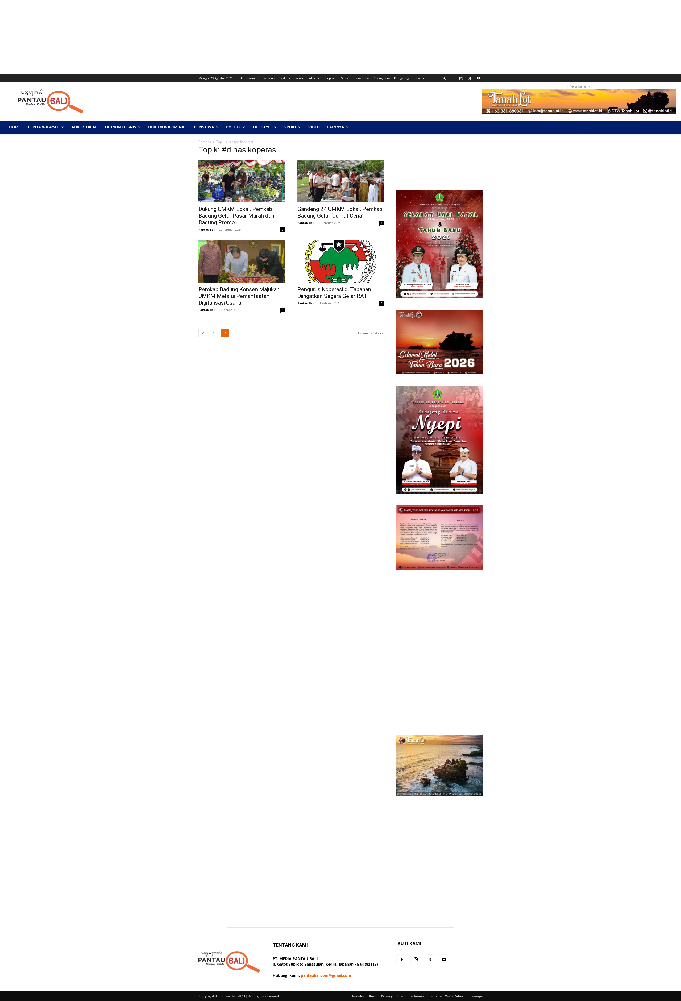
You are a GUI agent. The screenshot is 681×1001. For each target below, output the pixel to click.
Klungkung (401, 78)
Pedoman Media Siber (446, 996)
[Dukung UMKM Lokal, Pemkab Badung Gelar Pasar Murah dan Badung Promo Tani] (241, 181)
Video (314, 127)
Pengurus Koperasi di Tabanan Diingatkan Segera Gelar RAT (334, 292)
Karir (373, 996)
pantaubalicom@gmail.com (326, 975)
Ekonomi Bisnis (120, 127)
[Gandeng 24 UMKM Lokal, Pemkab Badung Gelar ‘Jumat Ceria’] (340, 181)
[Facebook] (452, 78)
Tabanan (419, 78)
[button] (444, 78)
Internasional (250, 78)
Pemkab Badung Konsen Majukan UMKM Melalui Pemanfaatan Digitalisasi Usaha (239, 296)
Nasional (269, 78)
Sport (290, 127)
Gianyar (346, 78)
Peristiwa (204, 127)
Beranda (204, 141)
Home (14, 127)
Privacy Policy (392, 996)
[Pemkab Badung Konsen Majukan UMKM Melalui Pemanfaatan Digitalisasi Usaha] (241, 261)
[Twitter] (470, 78)
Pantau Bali (206, 229)
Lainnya (335, 127)
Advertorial (84, 127)
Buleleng (313, 78)
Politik (233, 127)
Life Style (262, 127)
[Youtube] (479, 78)
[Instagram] (461, 78)
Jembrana (362, 78)
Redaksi (358, 996)
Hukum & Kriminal (167, 127)
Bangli (298, 78)
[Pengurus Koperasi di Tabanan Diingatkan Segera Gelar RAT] (340, 261)
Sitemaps (475, 996)
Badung (285, 78)
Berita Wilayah (44, 127)
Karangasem (381, 78)
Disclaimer (415, 996)
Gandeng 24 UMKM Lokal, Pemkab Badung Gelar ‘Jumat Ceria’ (339, 212)
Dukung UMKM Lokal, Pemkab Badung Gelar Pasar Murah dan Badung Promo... (236, 216)
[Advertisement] (159, 37)
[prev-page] (202, 333)
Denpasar (330, 78)
